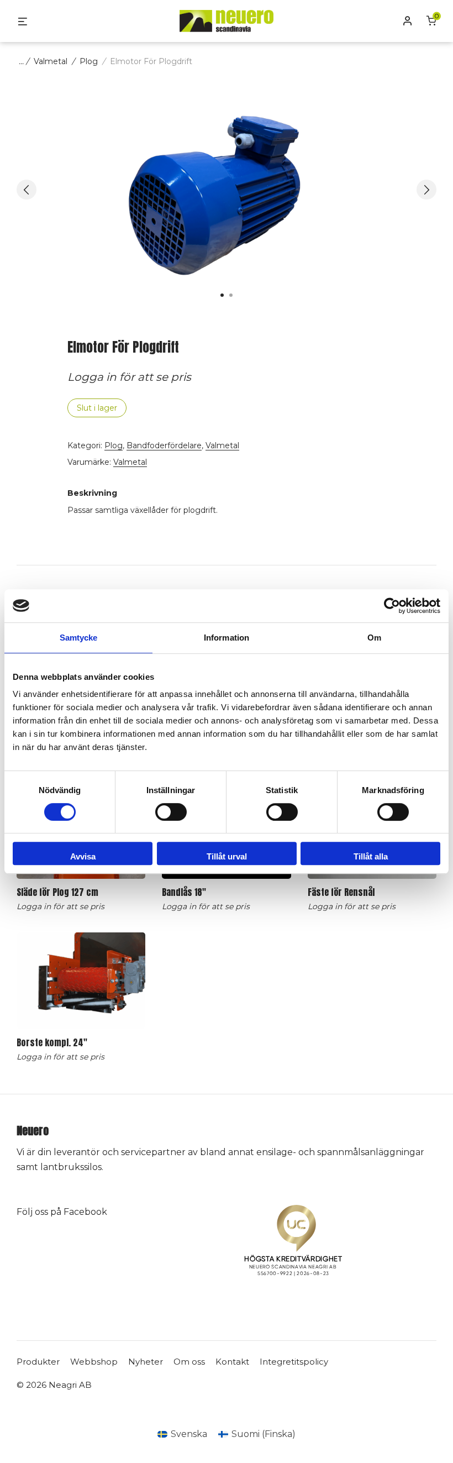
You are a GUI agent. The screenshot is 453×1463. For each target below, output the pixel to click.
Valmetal (50, 61)
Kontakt (232, 1361)
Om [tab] (374, 637)
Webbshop (94, 1361)
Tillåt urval (227, 856)
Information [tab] (226, 637)
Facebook (85, 1212)
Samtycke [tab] (79, 637)
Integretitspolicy (294, 1361)
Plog (89, 61)
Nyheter (145, 1361)
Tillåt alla (371, 856)
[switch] (171, 812)
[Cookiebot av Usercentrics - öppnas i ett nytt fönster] (392, 605)
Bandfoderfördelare (164, 445)
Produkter (38, 1361)
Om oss (189, 1361)
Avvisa (83, 856)
